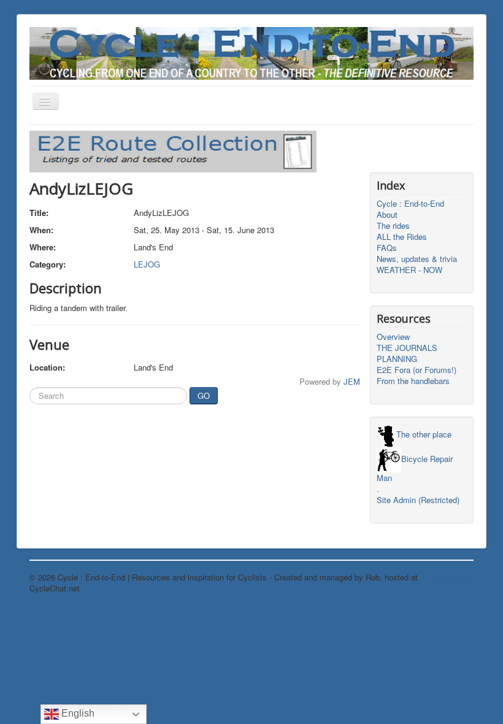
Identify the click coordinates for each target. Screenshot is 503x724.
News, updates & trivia (417, 258)
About (387, 214)
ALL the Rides (402, 236)
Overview (393, 336)
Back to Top (452, 577)
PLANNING (397, 358)
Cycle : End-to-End (410, 203)
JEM (352, 381)
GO (204, 395)
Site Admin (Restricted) (418, 500)
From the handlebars (413, 381)
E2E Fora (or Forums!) (416, 369)
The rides (393, 225)
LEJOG (147, 264)
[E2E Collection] (173, 150)
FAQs (387, 247)
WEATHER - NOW (409, 269)
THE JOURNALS (407, 347)
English (76, 713)
